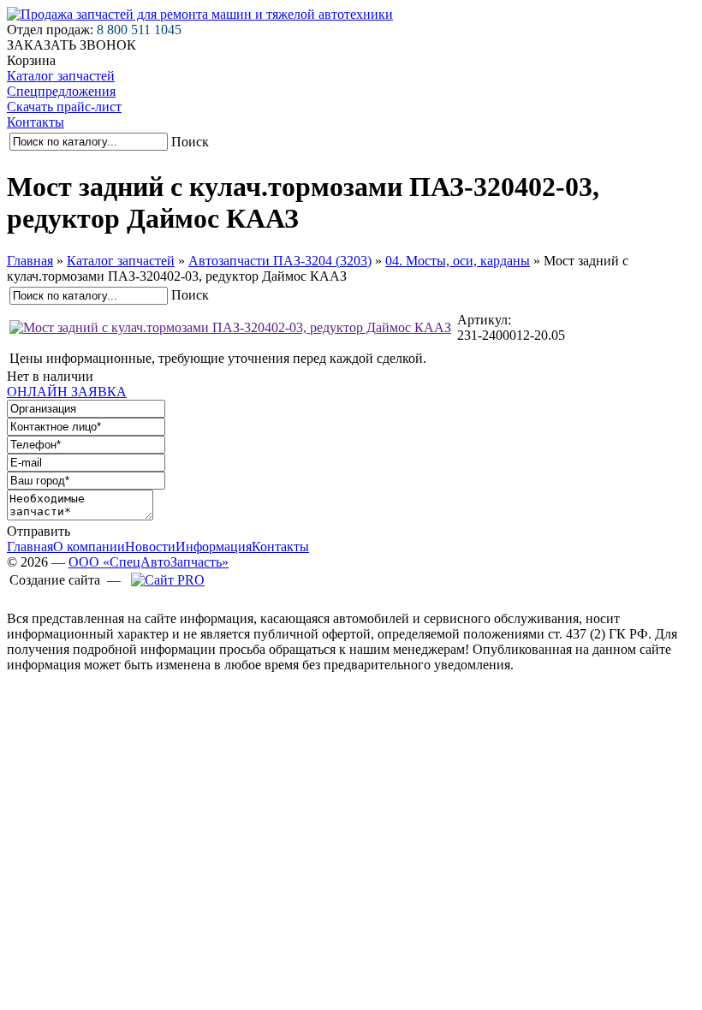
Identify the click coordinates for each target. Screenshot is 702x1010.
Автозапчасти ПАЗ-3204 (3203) (280, 260)
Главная (30, 260)
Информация (214, 546)
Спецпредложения (61, 91)
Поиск (190, 141)
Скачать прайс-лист (64, 106)
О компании (89, 546)
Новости (150, 546)
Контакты (35, 122)
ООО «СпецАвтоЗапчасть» (148, 562)
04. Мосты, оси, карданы (457, 260)
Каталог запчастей (61, 75)
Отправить (38, 531)
